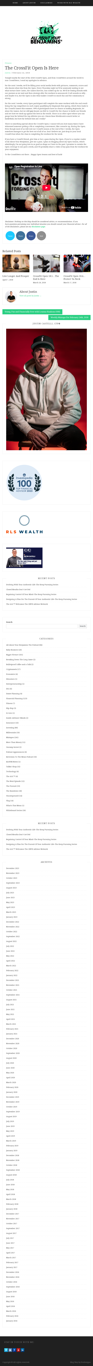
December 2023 (12, 868)
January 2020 (11, 1092)
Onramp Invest (12, 747)
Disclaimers (46, 3)
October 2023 (11, 878)
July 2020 (10, 1063)
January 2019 (11, 1151)
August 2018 (11, 1175)
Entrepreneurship (14, 684)
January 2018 (11, 1209)
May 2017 (10, 1248)
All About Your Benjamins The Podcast (22, 645)
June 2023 (10, 898)
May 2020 (10, 1073)
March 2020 (11, 1082)
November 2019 (12, 1102)
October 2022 (11, 932)
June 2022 (10, 951)
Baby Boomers (12, 650)
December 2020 (12, 1039)
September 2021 (13, 995)
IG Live (9, 713)
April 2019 (10, 1136)
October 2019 (11, 1107)
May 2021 (10, 1014)
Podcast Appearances (15, 752)
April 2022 (10, 961)
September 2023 (13, 883)
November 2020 (12, 1043)
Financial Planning (14, 698)
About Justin (29, 3)
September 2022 (13, 936)
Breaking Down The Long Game (19, 660)
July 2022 (10, 946)
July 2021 (10, 1005)
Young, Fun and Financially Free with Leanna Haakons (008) (32, 312)
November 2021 (12, 985)
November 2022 (12, 927)
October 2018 (11, 1165)
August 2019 (11, 1116)
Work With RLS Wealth (68, 3)
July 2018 (10, 1180)
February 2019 (12, 1146)
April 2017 (10, 1253)
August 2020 (11, 1058)
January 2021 (11, 1034)
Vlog (8, 801)
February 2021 (12, 1029)
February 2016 (12, 1316)
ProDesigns (86, 1362)
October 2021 (11, 990)
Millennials (11, 733)
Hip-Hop (9, 708)
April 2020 (10, 1078)
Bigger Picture (12, 655)
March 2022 (11, 966)
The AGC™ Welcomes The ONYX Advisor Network (27, 604)
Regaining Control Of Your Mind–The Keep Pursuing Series (31, 594)
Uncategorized (12, 796)
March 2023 (11, 912)
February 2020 (12, 1087)
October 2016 (11, 1282)
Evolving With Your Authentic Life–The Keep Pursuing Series (32, 585)
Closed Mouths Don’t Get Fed (18, 589)
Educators (10, 679)
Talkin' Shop (11, 767)
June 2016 (10, 1297)
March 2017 (11, 1258)
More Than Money (14, 742)
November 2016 (12, 1277)
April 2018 (10, 1194)
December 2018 (12, 1155)
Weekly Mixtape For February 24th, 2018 (69, 317)
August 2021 (11, 1000)
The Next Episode (13, 781)
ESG (7, 689)
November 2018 (12, 1160)
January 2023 (11, 917)
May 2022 (10, 956)
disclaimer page (38, 227)
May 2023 (10, 902)
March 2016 (11, 1311)
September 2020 (13, 1053)
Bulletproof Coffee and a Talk (18, 664)
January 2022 (11, 975)
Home (15, 3)
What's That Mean (14, 806)
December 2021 (12, 980)
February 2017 (12, 1262)
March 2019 (11, 1141)
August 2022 (11, 941)
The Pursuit (11, 786)
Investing (10, 728)
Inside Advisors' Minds (16, 718)
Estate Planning (12, 694)
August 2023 (11, 888)
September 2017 (13, 1228)
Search (9, 622)
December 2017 (12, 1214)
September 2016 (13, 1287)
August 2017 (11, 1233)
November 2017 (12, 1219)
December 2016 (12, 1272)
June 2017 (10, 1243)
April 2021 (10, 1019)
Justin (8, 73)
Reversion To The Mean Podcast (19, 757)
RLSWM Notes (12, 762)
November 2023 (12, 873)
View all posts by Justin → (30, 296)
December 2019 (12, 1097)
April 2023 (10, 907)
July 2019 (10, 1121)
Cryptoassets (11, 669)
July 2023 (10, 893)
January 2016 (11, 1321)
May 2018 (10, 1189)
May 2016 (10, 1301)
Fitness (8, 63)
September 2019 (13, 1112)
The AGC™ (10, 776)
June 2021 (10, 1009)
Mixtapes (10, 737)
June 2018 (10, 1185)
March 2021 (11, 1024)
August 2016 (11, 1292)
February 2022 (12, 970)
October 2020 (11, 1048)
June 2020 (10, 1068)
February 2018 (12, 1204)
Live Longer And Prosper (15, 276)
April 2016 (10, 1306)
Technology (11, 771)
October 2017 (11, 1224)
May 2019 (10, 1131)
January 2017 (11, 1267)
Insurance (10, 723)
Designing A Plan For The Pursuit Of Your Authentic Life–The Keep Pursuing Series (41, 599)
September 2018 (13, 1170)
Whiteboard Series (14, 810)
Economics (10, 674)
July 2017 (10, 1238)
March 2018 (11, 1199)
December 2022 (12, 922)
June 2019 (10, 1126)
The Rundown (12, 791)
